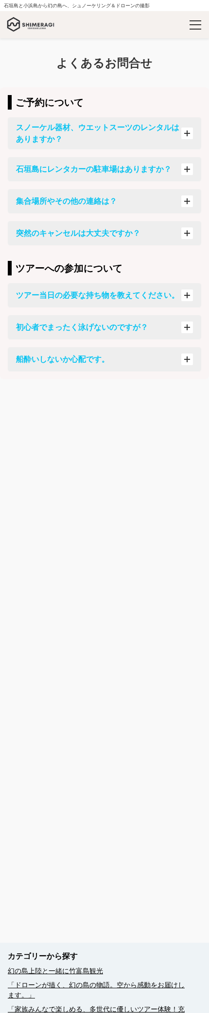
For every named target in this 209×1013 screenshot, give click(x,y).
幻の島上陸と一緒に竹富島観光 (55, 971)
